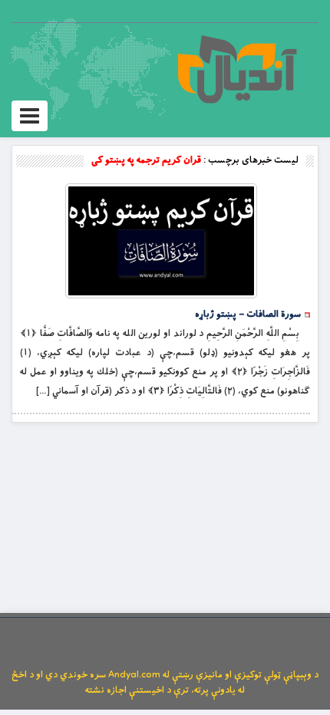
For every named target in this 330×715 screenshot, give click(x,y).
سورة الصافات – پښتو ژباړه (248, 314)
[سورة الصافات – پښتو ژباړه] (161, 241)
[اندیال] (236, 69)
